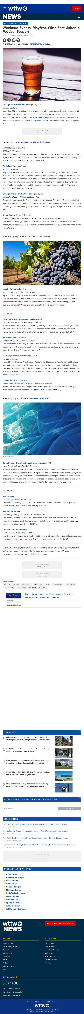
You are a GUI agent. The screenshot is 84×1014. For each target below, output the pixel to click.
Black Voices (12, 883)
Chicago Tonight (13, 886)
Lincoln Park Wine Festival (14, 289)
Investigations (12, 896)
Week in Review (13, 905)
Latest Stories (8, 943)
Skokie (48, 584)
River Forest (26, 584)
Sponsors (48, 963)
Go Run (6, 355)
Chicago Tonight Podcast (11, 988)
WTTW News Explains (16, 908)
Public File (51, 1011)
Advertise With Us (51, 959)
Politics (5, 963)
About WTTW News (52, 950)
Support (54, 1002)
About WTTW (46, 1002)
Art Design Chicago (15, 877)
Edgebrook (22, 588)
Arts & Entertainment (15, 23)
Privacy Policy (33, 1011)
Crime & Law (7, 953)
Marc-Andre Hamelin (12, 511)
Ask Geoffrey (12, 880)
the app (60, 120)
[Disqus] (42, 637)
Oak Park (16, 584)
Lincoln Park (38, 584)
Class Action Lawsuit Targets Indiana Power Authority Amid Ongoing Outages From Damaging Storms (27, 784)
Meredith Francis (9, 35)
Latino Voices (12, 899)
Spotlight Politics (13, 902)
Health (5, 959)
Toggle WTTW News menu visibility (80, 16)
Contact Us (48, 953)
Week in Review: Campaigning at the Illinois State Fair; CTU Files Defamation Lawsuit (35, 831)
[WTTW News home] (12, 16)
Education (6, 956)
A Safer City (11, 874)
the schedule (39, 120)
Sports (5, 969)
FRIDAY (24, 44)
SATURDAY (45, 398)
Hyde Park (42, 588)
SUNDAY (45, 44)
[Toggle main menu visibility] (5, 8)
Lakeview (7, 584)
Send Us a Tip (50, 956)
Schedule (30, 1002)
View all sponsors (42, 133)
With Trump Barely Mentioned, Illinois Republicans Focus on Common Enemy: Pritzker (35, 838)
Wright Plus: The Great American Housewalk (22, 319)
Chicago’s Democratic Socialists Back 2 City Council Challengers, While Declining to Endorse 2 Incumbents (27, 738)
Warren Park (71, 584)
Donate (76, 8)
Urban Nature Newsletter (11, 995)
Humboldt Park (58, 584)
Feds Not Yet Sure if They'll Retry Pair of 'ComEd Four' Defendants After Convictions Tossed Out (39, 845)
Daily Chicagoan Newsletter (12, 992)
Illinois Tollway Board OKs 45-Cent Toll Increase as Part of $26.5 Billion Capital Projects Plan (28, 773)
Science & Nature (9, 966)
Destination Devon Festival (15, 380)
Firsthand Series (13, 890)
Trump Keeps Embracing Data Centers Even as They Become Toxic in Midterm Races (35, 824)
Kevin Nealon (8, 496)
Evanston (32, 588)
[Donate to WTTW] (42, 1005)
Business (6, 950)
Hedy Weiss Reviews (15, 893)
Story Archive (49, 946)
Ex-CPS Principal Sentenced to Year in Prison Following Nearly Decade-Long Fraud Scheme (27, 750)
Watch (37, 1002)
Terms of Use (43, 1011)
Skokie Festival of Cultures (15, 337)
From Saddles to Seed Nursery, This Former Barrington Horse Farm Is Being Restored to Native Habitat (27, 761)
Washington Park (9, 588)
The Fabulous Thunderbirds (15, 529)
